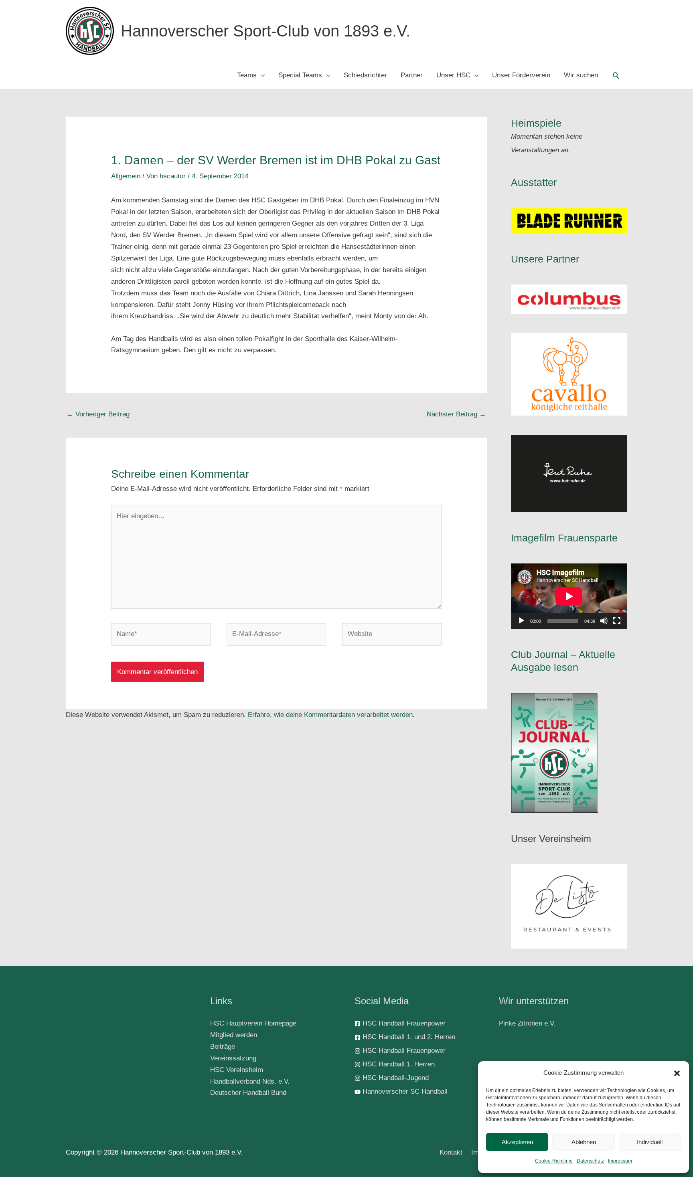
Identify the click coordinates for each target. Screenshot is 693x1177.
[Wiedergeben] (521, 621)
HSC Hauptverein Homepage (253, 1023)
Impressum (620, 1161)
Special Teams (300, 75)
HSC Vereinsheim (236, 1070)
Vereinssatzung (233, 1058)
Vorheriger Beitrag (98, 414)
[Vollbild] (617, 621)
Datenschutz (590, 1161)
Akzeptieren (517, 1142)
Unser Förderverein (521, 75)
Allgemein (125, 176)
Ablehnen (583, 1142)
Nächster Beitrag (456, 414)
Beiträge (222, 1046)
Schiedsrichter (365, 75)
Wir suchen (581, 75)
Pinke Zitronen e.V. (527, 1023)
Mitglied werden (233, 1035)
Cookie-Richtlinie (554, 1161)
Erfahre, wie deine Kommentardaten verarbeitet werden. (331, 715)
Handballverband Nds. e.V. (250, 1081)
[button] (677, 1073)
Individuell (650, 1142)
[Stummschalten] (604, 621)
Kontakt (451, 1152)
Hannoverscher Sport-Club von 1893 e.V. (265, 31)
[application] (569, 596)
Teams (247, 75)
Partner (412, 75)
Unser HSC (453, 75)
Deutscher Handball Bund (248, 1092)
